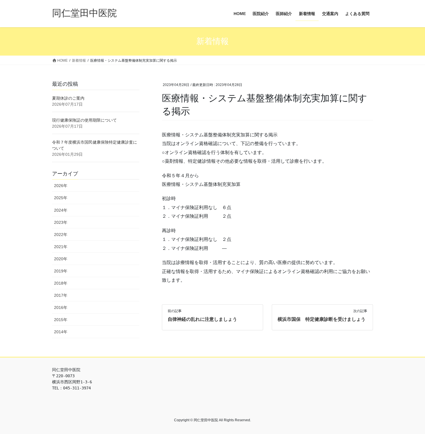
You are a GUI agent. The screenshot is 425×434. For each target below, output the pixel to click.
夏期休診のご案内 (68, 98)
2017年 (60, 295)
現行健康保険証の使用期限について (84, 120)
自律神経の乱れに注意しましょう (202, 319)
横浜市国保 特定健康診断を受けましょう (321, 319)
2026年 (60, 185)
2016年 (60, 307)
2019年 (60, 271)
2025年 (60, 197)
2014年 (60, 331)
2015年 (60, 319)
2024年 (60, 210)
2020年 (60, 259)
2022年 (60, 234)
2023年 (60, 222)
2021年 (60, 246)
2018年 (60, 283)
